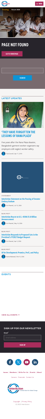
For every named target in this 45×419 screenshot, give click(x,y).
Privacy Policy (27, 401)
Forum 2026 (16, 9)
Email (6, 332)
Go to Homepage (12, 53)
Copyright (16, 401)
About (39, 372)
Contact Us (30, 377)
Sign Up (22, 344)
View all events (9, 315)
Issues (5, 372)
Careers (14, 377)
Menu (40, 3)
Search (22, 77)
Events (32, 372)
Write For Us (23, 372)
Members (13, 372)
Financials (21, 377)
